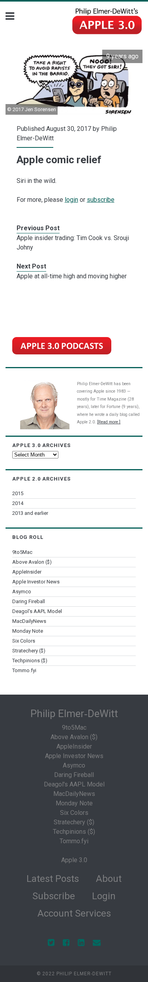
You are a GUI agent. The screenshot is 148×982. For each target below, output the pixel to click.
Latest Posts (52, 878)
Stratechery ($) (28, 651)
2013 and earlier (30, 513)
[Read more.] (108, 422)
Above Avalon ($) (32, 562)
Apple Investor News (36, 582)
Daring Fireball (28, 601)
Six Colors (23, 641)
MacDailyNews (29, 621)
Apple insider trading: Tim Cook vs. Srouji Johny (73, 242)
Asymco (21, 591)
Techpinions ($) (29, 660)
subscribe (100, 199)
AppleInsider (26, 572)
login (71, 199)
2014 (17, 503)
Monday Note (27, 631)
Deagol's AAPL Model (37, 611)
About (109, 878)
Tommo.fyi (24, 670)
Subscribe (53, 896)
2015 (17, 493)
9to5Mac (22, 552)
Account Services (74, 913)
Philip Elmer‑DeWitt (74, 713)
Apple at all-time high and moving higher (72, 276)
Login (104, 896)
